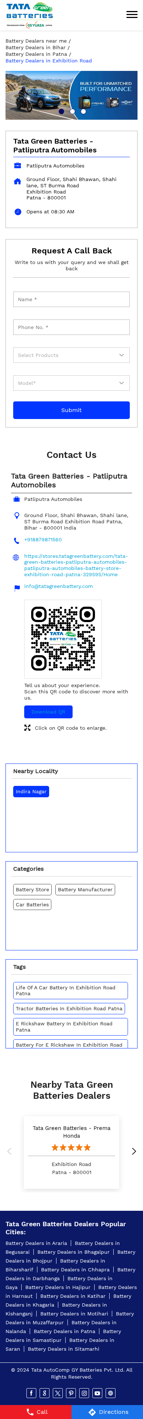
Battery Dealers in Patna (64, 1331)
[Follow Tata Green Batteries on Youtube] (97, 1393)
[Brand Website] (111, 1393)
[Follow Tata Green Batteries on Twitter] (58, 1393)
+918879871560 (43, 539)
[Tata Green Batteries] (30, 15)
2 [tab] (71, 110)
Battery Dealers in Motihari (74, 1314)
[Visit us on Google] (45, 1393)
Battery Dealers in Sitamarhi (63, 1349)
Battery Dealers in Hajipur (58, 1287)
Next (132, 1152)
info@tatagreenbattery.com (58, 586)
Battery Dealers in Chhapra (75, 1269)
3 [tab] (82, 110)
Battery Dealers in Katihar (73, 1296)
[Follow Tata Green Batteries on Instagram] (84, 1393)
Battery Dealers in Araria (36, 1243)
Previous (11, 1152)
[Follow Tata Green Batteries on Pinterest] (71, 1393)
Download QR (48, 712)
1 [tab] (60, 110)
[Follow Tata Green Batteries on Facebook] (31, 1393)
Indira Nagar (31, 791)
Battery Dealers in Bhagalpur (73, 1252)
